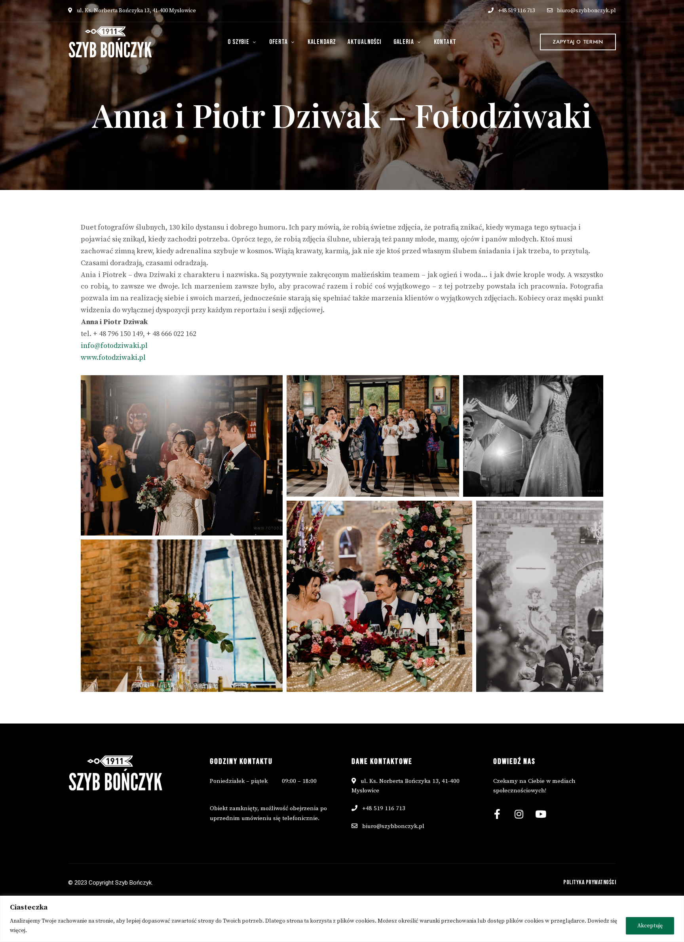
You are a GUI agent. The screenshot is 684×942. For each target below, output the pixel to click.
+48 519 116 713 (516, 10)
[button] (578, 42)
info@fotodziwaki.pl (114, 345)
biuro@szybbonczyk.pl (586, 10)
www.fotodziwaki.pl (113, 357)
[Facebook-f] (497, 814)
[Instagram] (519, 814)
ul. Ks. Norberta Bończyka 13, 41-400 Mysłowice (136, 10)
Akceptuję (650, 925)
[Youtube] (541, 814)
